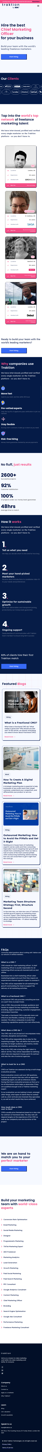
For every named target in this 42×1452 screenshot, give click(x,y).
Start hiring (13, 57)
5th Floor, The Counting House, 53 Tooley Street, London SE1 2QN (20, 1431)
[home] (10, 5)
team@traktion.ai (6, 1427)
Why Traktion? (5, 1396)
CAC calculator (5, 1411)
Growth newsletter (7, 1415)
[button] (38, 5)
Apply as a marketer (7, 1392)
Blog (2, 1408)
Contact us (4, 1389)
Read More (35, 1)
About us (4, 1386)
